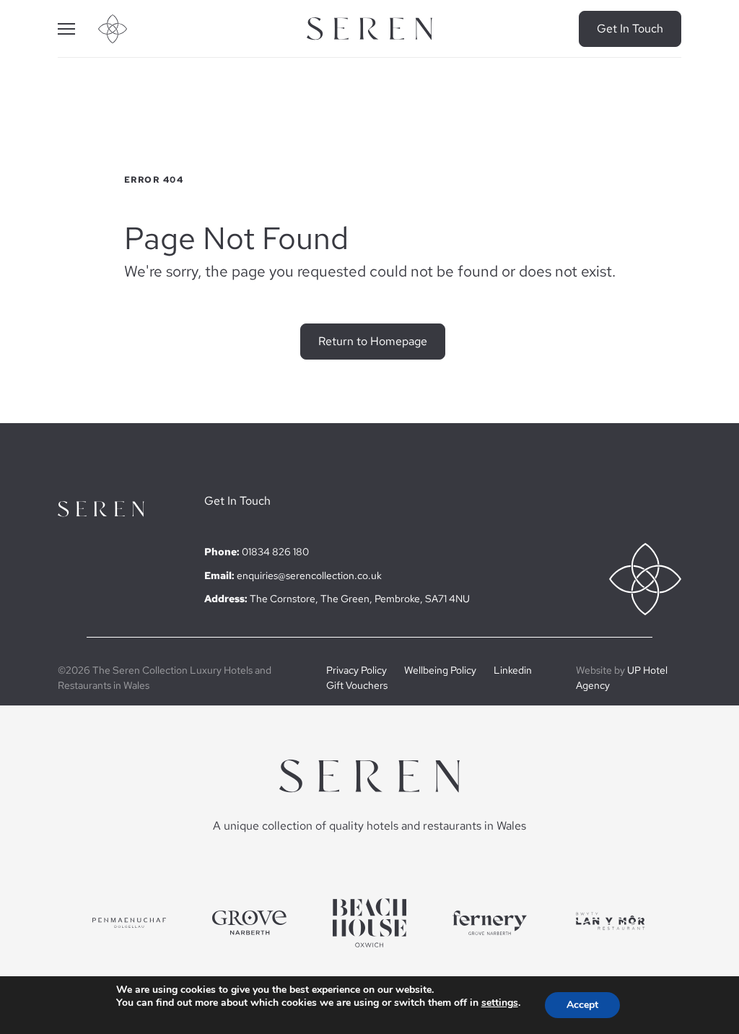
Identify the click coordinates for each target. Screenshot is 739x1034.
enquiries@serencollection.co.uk (309, 575)
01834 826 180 (275, 551)
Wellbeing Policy (440, 670)
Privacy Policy (356, 670)
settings (499, 1002)
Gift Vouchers (357, 685)
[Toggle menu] (78, 29)
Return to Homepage (372, 341)
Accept (582, 1005)
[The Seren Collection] (369, 29)
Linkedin (513, 670)
